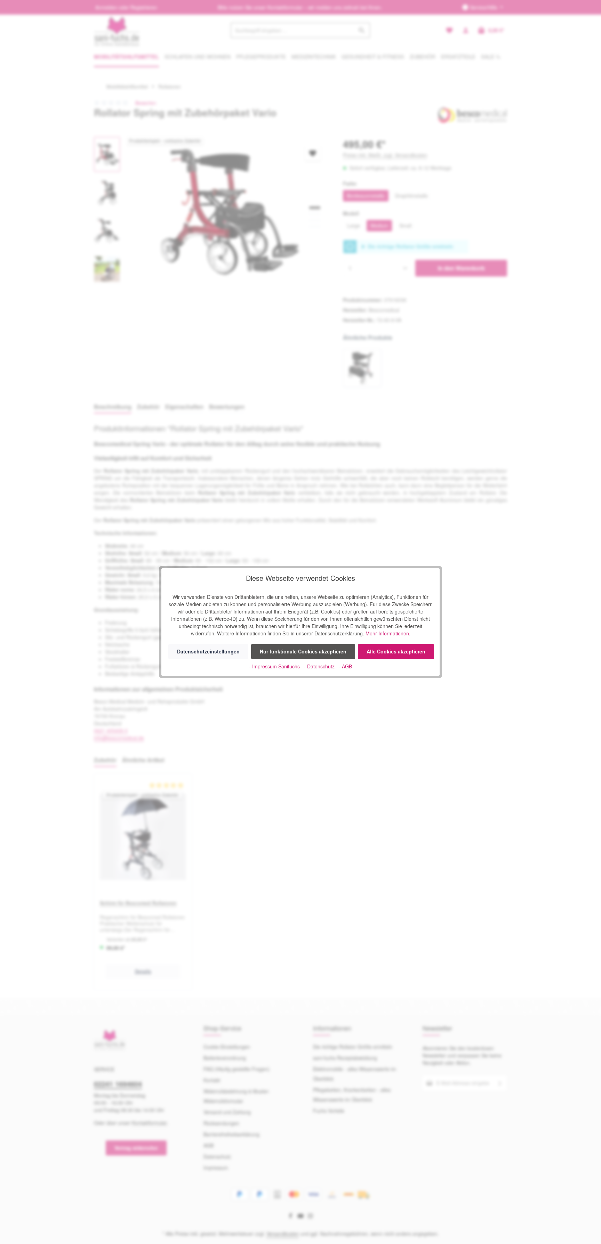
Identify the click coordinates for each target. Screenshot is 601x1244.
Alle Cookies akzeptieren (396, 651)
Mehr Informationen (387, 633)
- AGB (345, 666)
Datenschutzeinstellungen (208, 651)
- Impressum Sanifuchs (275, 666)
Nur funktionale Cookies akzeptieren (303, 651)
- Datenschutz (320, 666)
